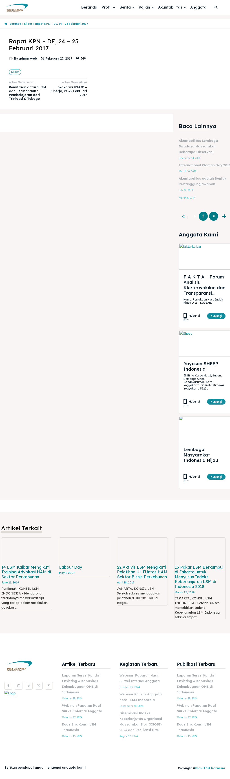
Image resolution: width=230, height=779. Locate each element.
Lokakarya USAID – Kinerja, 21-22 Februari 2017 (69, 91)
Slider (28, 23)
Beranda (15, 23)
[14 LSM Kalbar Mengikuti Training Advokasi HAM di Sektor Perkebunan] (26, 550)
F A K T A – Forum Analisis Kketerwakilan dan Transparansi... (205, 285)
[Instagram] (18, 686)
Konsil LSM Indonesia (210, 768)
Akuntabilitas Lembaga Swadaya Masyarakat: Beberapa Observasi (198, 146)
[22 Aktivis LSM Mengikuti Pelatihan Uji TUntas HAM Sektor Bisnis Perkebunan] (142, 550)
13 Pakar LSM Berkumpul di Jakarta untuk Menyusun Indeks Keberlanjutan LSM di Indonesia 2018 (199, 577)
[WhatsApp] (49, 686)
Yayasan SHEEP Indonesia (201, 366)
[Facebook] (203, 216)
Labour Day (70, 567)
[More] (224, 216)
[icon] (5, 24)
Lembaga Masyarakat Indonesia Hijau (201, 455)
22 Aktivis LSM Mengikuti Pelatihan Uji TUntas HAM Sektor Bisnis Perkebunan (142, 572)
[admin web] (11, 58)
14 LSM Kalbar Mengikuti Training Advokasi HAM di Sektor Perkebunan (26, 572)
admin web (28, 58)
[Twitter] (213, 216)
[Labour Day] (84, 550)
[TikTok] (29, 686)
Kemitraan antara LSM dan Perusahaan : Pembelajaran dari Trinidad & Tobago (27, 92)
